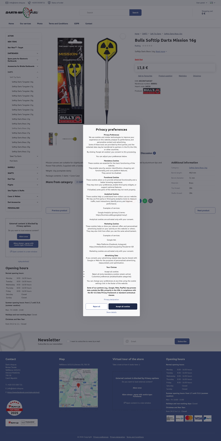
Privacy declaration (111, 299)
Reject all (96, 306)
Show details (111, 312)
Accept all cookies (123, 306)
